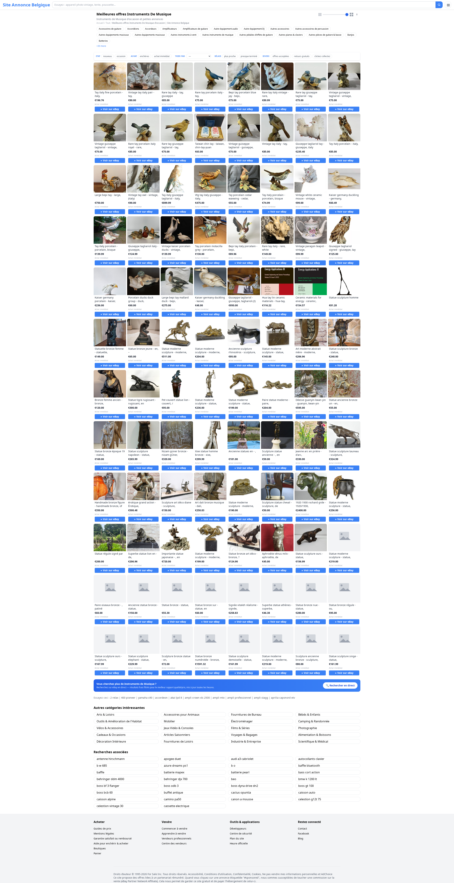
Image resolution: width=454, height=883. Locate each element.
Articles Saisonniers (177, 735)
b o (233, 766)
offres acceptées (281, 56)
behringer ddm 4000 (110, 779)
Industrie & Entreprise (246, 741)
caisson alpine (106, 799)
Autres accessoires (279, 28)
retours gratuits (301, 56)
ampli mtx (219, 697)
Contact (302, 828)
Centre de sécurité (241, 833)
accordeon (161, 697)
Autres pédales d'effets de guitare (256, 34)
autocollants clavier (311, 759)
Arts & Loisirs (105, 714)
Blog (300, 838)
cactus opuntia (241, 792)
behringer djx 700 (175, 779)
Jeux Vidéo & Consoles (178, 728)
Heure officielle (239, 843)
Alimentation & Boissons (314, 735)
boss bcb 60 (105, 792)
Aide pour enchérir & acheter (111, 843)
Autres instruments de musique (217, 34)
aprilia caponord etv (283, 697)
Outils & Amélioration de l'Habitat (119, 721)
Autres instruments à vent (183, 34)
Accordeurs (150, 28)
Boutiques (100, 848)
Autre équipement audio (226, 28)
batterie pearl (240, 772)
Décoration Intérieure (111, 741)
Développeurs (238, 828)
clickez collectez (322, 56)
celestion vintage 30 (110, 806)
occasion (121, 56)
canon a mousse (242, 799)
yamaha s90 (145, 697)
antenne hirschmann (111, 759)
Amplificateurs (169, 28)
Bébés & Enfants (309, 714)
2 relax (114, 697)
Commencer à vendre (174, 828)
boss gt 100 (306, 786)
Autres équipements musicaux (114, 34)
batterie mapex (174, 772)
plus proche (230, 56)
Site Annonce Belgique (26, 5)
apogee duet (172, 759)
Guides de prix (102, 828)
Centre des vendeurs (174, 843)
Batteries (103, 40)
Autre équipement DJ (254, 28)
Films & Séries (240, 728)
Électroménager (242, 721)
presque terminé (249, 56)
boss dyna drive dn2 (244, 786)
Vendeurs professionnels (176, 838)
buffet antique (173, 792)
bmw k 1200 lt (307, 779)
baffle (100, 772)
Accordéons (133, 28)
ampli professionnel (239, 697)
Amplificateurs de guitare (195, 28)
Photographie (307, 728)
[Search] (439, 4)
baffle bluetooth (309, 766)
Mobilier (169, 721)
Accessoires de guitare (110, 28)
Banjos (350, 34)
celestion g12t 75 (309, 799)
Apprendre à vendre (174, 833)
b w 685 (102, 766)
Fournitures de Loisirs (178, 741)
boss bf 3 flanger (108, 786)
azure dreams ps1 (176, 766)
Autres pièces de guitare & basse (325, 34)
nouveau (107, 56)
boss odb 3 (171, 786)
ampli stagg (261, 697)
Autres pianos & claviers (291, 34)
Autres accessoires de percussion (311, 28)
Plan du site (237, 838)
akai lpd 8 (176, 697)
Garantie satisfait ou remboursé (113, 838)
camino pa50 (172, 799)
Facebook (303, 833)
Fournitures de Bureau (246, 714)
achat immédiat (162, 56)
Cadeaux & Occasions (111, 735)
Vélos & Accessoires (110, 728)
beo (233, 779)
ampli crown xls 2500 (197, 697)
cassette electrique (176, 806)
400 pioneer (128, 697)
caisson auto (306, 792)
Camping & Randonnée (313, 721)
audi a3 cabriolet (242, 759)
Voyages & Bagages (244, 735)
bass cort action (309, 772)
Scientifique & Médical (313, 741)
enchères (144, 56)
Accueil (100, 23)
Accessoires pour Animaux (181, 714)
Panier (97, 853)
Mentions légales (104, 833)
